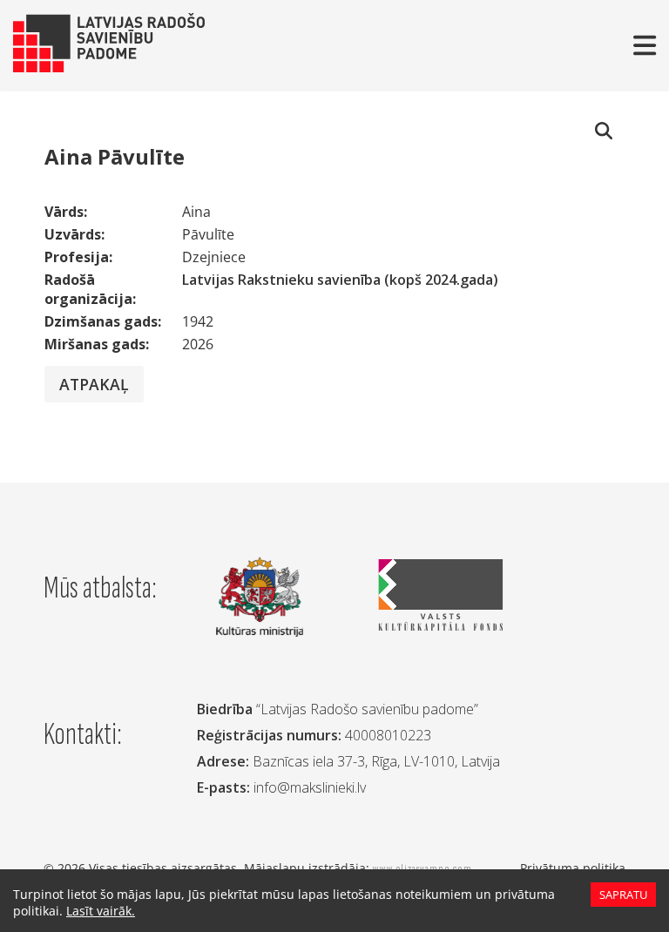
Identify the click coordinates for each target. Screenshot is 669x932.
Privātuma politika (572, 868)
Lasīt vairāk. (100, 910)
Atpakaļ (94, 384)
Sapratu (623, 894)
